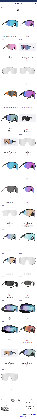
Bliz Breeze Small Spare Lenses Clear (9, 81)
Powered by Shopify (15, 415)
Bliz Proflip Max (27, 318)
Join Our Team (13, 401)
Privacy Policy (20, 402)
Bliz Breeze (9, 33)
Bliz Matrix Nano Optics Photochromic (10, 247)
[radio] (4, 36)
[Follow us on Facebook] (27, 408)
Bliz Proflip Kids (10, 318)
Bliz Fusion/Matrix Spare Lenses (27, 152)
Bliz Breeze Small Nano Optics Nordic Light (27, 57)
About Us (12, 399)
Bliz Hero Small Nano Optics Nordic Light (27, 199)
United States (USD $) (4, 415)
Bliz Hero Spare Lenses (10, 223)
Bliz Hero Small (10, 199)
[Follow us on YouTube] (31, 408)
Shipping (19, 399)
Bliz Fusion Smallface (27, 128)
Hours (12, 398)
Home (2, 7)
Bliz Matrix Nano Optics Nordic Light (27, 223)
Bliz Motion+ (27, 294)
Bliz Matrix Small (27, 247)
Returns (19, 400)
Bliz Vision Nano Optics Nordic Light (9, 363)
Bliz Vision (27, 339)
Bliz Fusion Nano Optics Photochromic (10, 128)
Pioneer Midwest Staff (14, 400)
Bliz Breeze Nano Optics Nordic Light (27, 33)
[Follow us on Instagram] (29, 408)
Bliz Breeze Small (10, 57)
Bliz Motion (9, 294)
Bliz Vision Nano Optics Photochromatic (27, 363)
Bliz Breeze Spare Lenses (27, 81)
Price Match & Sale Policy (21, 401)
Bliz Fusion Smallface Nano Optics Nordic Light (10, 152)
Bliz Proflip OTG (10, 339)
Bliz (9, 56)
